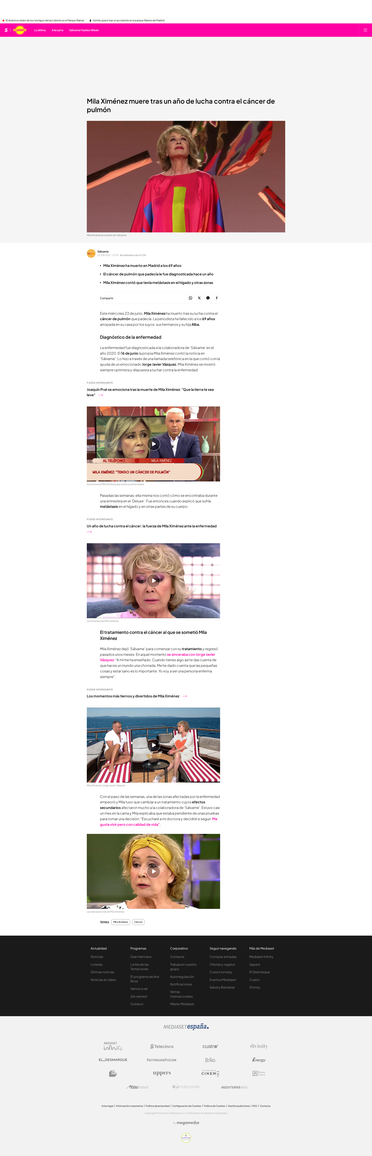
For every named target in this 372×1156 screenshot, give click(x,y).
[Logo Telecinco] (161, 1046)
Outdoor (136, 1004)
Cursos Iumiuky (221, 972)
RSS (254, 1105)
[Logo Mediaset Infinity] (113, 1046)
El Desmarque (259, 972)
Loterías (96, 964)
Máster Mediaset (182, 1004)
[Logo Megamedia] (188, 1123)
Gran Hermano (141, 957)
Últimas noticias (102, 972)
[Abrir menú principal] (365, 30)
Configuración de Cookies (186, 1105)
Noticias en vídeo (103, 980)
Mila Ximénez (120, 922)
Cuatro (254, 980)
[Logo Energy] (259, 1060)
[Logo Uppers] (162, 1073)
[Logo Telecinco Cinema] (210, 1073)
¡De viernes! (138, 996)
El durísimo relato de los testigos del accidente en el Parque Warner (45, 20)
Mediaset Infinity (261, 957)
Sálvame (103, 251)
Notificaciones (181, 984)
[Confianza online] (186, 1141)
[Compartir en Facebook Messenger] (208, 298)
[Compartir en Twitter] (199, 298)
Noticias (97, 957)
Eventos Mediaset (223, 980)
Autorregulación (182, 977)
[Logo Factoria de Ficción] (162, 1060)
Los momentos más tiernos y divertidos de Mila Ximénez (133, 696)
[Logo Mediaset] (186, 1029)
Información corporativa (129, 1105)
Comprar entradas (223, 957)
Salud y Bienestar (222, 987)
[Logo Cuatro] (210, 1046)
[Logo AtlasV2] (137, 1087)
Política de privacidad (158, 1105)
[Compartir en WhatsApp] (190, 298)
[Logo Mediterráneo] (234, 1087)
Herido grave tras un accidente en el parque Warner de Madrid (128, 20)
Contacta (177, 957)
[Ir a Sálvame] (19, 30)
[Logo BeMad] (113, 1073)
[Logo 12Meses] (258, 1073)
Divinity (254, 987)
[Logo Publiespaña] (186, 1087)
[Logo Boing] (210, 1060)
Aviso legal (107, 1105)
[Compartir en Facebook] (216, 298)
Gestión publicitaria (239, 1105)
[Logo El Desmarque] (113, 1060)
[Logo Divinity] (259, 1046)
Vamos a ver (139, 989)
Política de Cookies (214, 1105)
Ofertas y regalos (222, 964)
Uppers (254, 964)
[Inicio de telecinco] (6, 30)
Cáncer (138, 922)
